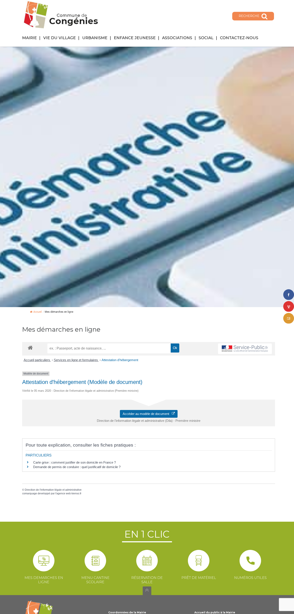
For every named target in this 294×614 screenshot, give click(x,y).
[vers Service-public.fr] (245, 348)
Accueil (37, 311)
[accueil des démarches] (30, 347)
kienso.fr (76, 493)
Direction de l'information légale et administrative (53, 489)
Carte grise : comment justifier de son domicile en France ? (74, 462)
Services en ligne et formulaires (76, 360)
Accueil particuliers (37, 360)
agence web (63, 493)
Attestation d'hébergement (120, 360)
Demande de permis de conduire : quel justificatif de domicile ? (77, 467)
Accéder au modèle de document (147, 414)
